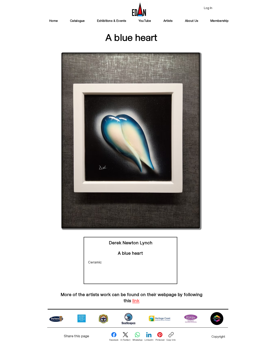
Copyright (218, 337)
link (135, 301)
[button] (112, 21)
